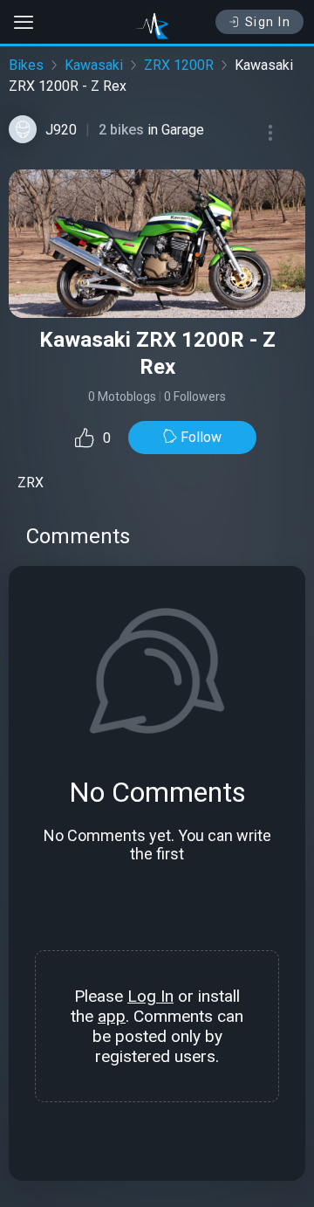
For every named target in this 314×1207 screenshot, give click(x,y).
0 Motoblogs (122, 396)
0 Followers (195, 396)
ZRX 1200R (179, 65)
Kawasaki (94, 65)
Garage (182, 129)
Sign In (268, 22)
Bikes (26, 65)
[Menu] (270, 132)
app (112, 1016)
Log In (150, 996)
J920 (61, 129)
